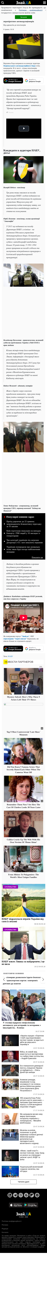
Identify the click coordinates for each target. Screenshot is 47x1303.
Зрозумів (23, 17)
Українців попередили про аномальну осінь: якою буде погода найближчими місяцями (23, 549)
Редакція (5, 1229)
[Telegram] (15, 1195)
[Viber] (20, 1195)
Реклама (5, 1225)
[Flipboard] (31, 1195)
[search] (2, 2)
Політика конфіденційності (11, 1221)
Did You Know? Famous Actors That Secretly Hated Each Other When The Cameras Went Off (23, 769)
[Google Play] (30, 1205)
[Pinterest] (37, 1195)
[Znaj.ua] (23, 3)
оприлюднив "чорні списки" (15, 638)
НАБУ (10, 656)
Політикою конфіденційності (30, 10)
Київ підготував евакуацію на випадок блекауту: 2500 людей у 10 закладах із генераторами (24, 533)
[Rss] (10, 1195)
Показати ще (37, 557)
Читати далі (23, 1182)
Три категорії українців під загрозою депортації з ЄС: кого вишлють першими (25, 541)
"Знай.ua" (25, 636)
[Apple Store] (16, 1205)
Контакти (5, 1232)
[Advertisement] (23, 313)
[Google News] (26, 1195)
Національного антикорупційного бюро (19, 65)
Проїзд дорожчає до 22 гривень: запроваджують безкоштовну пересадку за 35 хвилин (24, 524)
